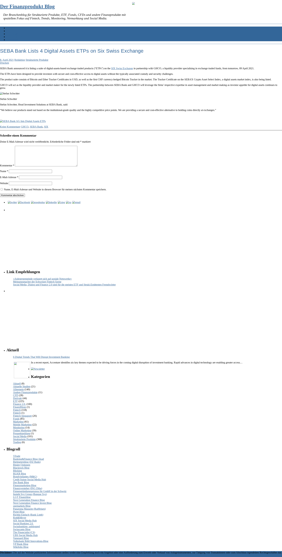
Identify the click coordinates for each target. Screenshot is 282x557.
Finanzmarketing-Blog (24, 485)
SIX (46, 126)
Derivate (17, 398)
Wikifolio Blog (20, 547)
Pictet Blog (18, 511)
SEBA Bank (36, 126)
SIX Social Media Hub (25, 520)
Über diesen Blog (16, 36)
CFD (15, 395)
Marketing (18, 421)
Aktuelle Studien (21, 386)
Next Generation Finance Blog (29, 500)
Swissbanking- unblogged (26, 526)
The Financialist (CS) (24, 532)
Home (10, 28)
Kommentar (7, 165)
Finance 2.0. (19, 404)
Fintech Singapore (22, 415)
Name (4, 171)
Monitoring (19, 427)
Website (4, 183)
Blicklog (17, 470)
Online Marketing (22, 430)
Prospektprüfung (21, 433)
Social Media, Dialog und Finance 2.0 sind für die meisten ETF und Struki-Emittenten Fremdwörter (64, 284)
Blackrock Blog (21, 467)
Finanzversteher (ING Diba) (27, 488)
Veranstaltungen (15, 33)
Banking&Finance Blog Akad (28, 459)
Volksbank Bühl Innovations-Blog (30, 541)
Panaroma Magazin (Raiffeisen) (29, 508)
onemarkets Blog (22, 506)
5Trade (16, 456)
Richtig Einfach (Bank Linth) (28, 514)
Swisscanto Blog (21, 529)
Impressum (12, 39)
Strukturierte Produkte (37, 60)
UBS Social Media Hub (25, 535)
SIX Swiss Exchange (122, 68)
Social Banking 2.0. (23, 523)
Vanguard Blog (21, 538)
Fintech (17, 410)
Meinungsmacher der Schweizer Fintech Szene (37, 281)
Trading (17, 442)
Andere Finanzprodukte (25, 392)
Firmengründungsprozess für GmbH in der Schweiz (39, 491)
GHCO (25, 126)
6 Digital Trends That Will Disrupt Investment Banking (41, 357)
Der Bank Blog (21, 482)
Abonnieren (13, 30)
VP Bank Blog (20, 544)
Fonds (16, 418)
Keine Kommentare (10, 126)
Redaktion (19, 60)
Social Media (20, 436)
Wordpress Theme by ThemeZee (17, 555)
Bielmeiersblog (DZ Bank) (27, 462)
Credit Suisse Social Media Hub (29, 479)
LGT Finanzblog (22, 497)
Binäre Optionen (21, 464)
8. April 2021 (7, 60)
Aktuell (17, 383)
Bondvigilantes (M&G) (25, 476)
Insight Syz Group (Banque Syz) (30, 494)
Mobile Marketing (22, 424)
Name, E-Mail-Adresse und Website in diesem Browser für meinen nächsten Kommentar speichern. (55, 189)
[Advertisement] (105, 237)
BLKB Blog (19, 473)
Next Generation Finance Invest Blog (32, 503)
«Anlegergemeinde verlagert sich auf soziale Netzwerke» (42, 278)
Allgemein (18, 389)
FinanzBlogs (19, 407)
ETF (15, 401)
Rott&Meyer (19, 517)
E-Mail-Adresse (9, 177)
